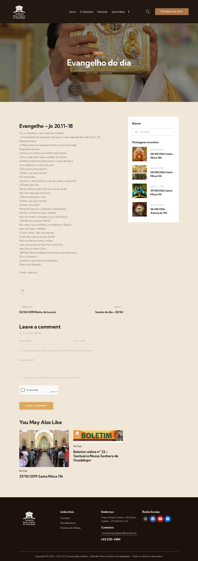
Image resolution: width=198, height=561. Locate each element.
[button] (23, 290)
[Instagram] (145, 519)
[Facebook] (153, 519)
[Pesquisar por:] (153, 132)
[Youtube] (160, 519)
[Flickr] (167, 519)
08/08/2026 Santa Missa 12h (161, 174)
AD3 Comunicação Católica (75, 556)
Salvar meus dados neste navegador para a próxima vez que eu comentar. (57, 350)
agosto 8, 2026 (157, 149)
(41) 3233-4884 (110, 539)
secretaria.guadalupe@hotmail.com (119, 533)
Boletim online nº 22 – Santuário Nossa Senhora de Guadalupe (95, 456)
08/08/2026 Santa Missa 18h (161, 155)
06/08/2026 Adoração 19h (158, 211)
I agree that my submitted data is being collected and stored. (51, 377)
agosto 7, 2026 (157, 186)
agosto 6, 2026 (157, 205)
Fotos (99, 53)
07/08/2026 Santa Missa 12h (161, 192)
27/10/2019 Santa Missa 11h (41, 476)
